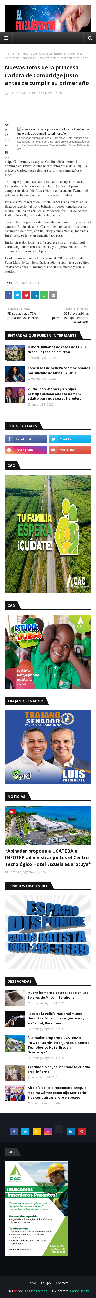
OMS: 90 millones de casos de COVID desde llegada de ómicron (57, 349)
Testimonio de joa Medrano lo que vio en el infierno (59, 1069)
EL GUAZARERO (19, 93)
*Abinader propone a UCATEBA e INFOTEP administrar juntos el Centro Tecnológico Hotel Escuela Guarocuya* (48, 857)
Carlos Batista (80, 1291)
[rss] (37, 1131)
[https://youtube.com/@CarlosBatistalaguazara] (59, 1129)
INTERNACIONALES (28, 54)
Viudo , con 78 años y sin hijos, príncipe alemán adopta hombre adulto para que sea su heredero (55, 394)
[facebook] (26, 439)
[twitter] (70, 439)
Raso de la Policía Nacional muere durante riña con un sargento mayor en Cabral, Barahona (58, 1018)
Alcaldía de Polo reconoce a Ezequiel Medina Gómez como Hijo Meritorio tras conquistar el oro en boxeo (57, 1092)
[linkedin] (71, 1131)
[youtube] (70, 450)
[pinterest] (82, 1131)
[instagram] (26, 450)
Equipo (46, 1283)
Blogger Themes (35, 1291)
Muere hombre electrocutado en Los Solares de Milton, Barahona (58, 995)
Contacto (62, 1283)
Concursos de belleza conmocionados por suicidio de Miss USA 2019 (59, 370)
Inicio (8, 54)
